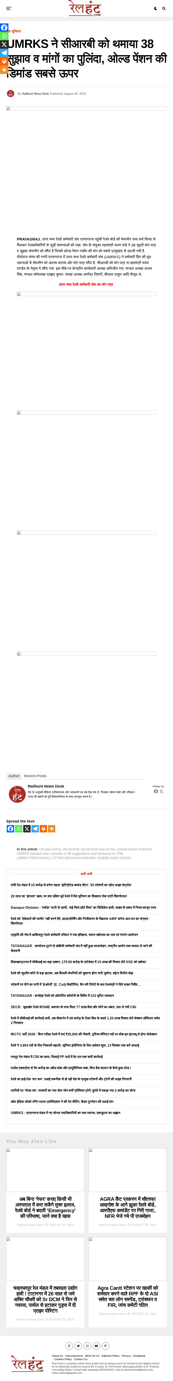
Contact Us (81, 1359)
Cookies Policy (63, 1359)
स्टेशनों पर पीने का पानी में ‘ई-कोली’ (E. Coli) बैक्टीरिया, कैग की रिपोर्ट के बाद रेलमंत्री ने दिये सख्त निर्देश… (76, 984)
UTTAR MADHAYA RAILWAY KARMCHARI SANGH (91, 858)
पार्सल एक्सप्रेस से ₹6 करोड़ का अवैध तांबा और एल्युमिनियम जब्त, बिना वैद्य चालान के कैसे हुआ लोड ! (71, 1068)
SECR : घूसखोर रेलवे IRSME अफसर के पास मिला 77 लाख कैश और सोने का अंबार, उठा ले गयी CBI (73, 1007)
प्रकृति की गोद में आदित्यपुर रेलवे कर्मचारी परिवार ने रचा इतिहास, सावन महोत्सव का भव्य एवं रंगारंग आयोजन (74, 935)
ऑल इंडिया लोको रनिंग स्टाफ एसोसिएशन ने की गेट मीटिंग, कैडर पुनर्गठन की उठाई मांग (62, 1101)
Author (14, 776)
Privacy (126, 1355)
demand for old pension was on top (89, 849)
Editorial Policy (111, 1355)
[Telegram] (35, 828)
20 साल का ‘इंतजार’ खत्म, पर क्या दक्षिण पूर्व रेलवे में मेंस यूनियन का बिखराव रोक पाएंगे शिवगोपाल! (69, 896)
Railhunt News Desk (35, 93)
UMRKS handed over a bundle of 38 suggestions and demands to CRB (70, 853)
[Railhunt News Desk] (17, 801)
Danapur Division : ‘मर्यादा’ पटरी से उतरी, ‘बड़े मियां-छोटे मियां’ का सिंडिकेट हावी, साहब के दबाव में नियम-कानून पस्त (83, 907)
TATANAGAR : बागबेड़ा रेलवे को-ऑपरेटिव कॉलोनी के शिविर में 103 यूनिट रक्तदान (62, 995)
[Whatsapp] (18, 828)
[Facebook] (155, 791)
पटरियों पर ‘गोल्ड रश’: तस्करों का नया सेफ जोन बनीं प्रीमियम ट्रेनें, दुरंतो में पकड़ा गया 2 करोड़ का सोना (73, 1090)
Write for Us (92, 1355)
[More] (51, 828)
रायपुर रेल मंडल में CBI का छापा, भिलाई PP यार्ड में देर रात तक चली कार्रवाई (57, 1057)
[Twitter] (161, 791)
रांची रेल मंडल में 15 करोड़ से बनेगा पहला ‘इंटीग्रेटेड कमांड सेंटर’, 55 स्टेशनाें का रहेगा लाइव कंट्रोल (71, 885)
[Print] (43, 828)
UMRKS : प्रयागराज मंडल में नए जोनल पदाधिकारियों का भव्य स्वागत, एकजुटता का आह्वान (65, 1113)
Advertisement (74, 1355)
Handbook (139, 1355)
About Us (57, 1355)
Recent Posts (35, 776)
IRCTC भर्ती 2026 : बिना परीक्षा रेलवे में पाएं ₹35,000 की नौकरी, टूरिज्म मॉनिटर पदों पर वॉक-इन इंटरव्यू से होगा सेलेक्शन (84, 1034)
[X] (27, 828)
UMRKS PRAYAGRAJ (34, 858)
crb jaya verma (50, 849)
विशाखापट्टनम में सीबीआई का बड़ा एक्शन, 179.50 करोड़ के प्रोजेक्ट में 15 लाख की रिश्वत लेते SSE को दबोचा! (78, 962)
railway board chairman (134, 849)
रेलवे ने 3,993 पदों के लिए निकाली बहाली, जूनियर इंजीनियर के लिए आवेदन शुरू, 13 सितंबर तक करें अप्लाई (75, 1045)
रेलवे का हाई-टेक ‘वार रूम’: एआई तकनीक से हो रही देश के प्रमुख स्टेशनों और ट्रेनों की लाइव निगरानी (71, 1079)
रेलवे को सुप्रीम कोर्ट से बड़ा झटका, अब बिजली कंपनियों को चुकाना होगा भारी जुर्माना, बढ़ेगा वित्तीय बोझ (72, 973)
